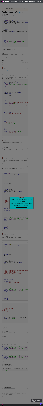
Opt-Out (27, 205)
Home (5, 1)
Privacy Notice (20, 204)
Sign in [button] (38, 1)
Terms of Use (26, 204)
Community (26, 1)
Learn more (23, 201)
